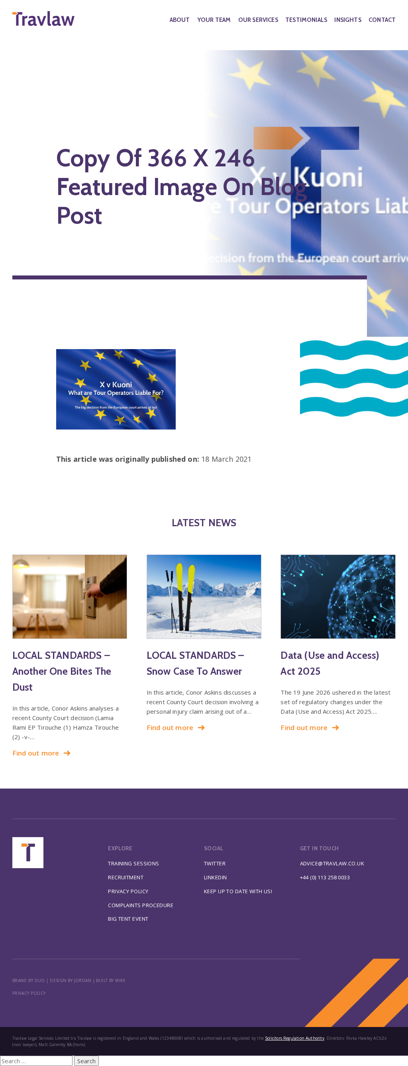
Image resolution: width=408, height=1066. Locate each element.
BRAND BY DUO (28, 980)
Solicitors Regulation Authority (294, 1038)
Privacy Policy (128, 891)
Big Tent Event (128, 918)
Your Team (214, 19)
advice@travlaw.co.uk (332, 863)
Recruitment (125, 877)
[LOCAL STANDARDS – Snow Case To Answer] (204, 596)
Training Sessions (133, 863)
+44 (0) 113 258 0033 (325, 877)
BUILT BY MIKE (111, 980)
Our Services (258, 19)
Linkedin (215, 877)
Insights (347, 19)
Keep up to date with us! (238, 891)
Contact (382, 19)
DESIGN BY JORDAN (70, 980)
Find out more (35, 753)
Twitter (215, 863)
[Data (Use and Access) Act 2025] (338, 596)
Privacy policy (29, 993)
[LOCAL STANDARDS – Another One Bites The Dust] (70, 596)
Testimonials (306, 19)
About (180, 19)
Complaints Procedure (140, 905)
